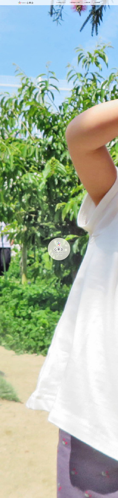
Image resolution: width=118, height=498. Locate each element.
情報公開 (87, 2)
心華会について (62, 2)
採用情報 (97, 2)
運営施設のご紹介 (75, 2)
